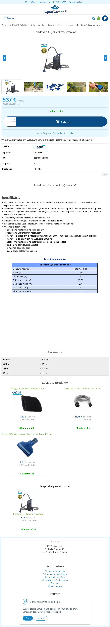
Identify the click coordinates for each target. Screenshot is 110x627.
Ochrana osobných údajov (55, 574)
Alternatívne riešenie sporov (55, 580)
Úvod (3, 25)
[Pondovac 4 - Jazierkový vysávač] (55, 58)
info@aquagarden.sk (37, 2)
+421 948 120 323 (59, 2)
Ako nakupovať (55, 586)
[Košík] (105, 18)
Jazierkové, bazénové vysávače (60, 25)
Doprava (55, 583)
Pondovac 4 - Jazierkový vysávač (28, 514)
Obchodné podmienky (55, 571)
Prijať (27, 618)
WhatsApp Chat (75, 2)
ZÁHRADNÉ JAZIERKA (18, 25)
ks (9, 121)
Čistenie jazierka (37, 25)
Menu (10, 18)
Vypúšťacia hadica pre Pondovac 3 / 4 (83, 388)
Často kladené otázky (55, 577)
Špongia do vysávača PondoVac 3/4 (27, 388)
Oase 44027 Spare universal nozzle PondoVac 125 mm (27, 434)
